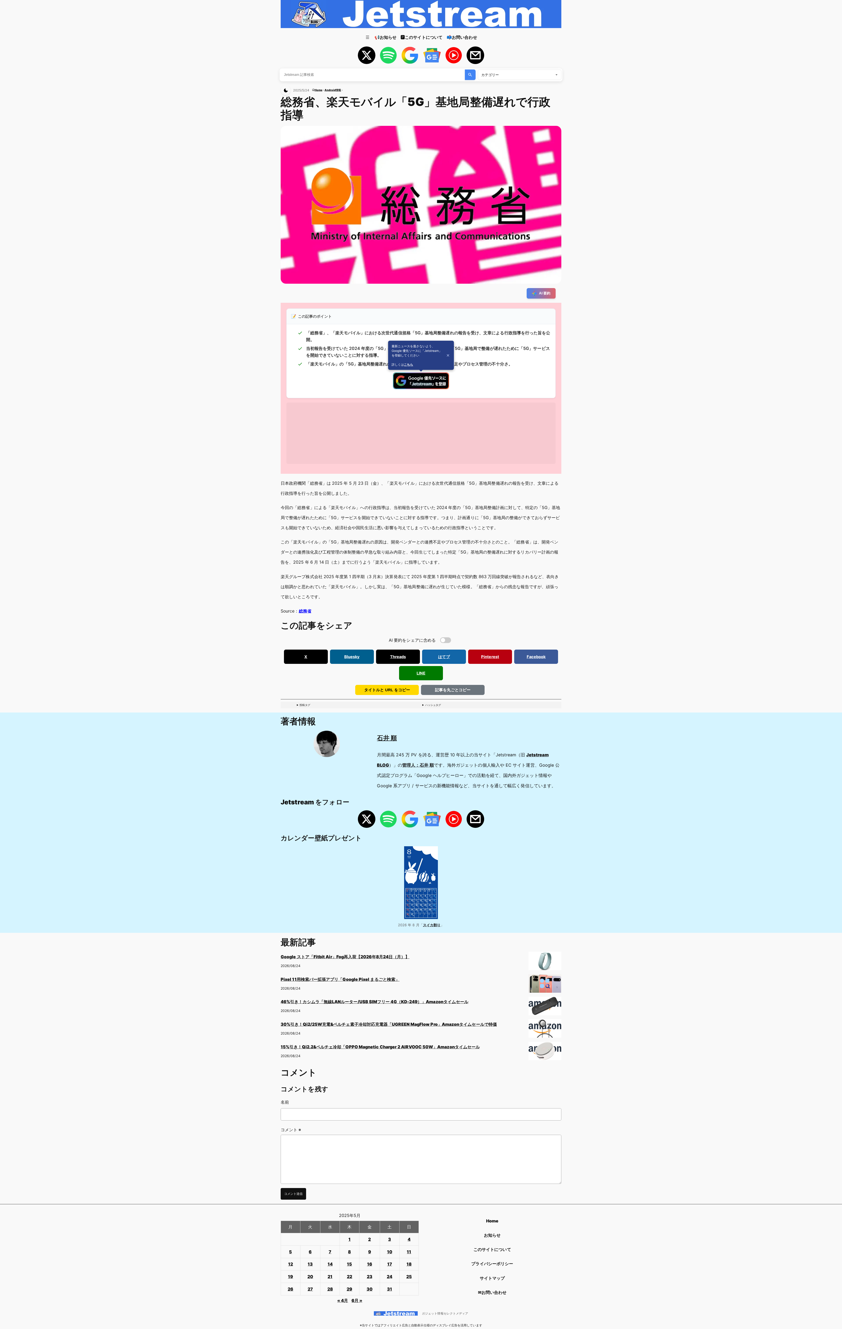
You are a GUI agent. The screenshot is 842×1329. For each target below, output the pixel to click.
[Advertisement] (417, 433)
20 (310, 1276)
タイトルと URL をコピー (387, 690)
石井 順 (387, 738)
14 (330, 1264)
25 (409, 1276)
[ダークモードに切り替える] (286, 90)
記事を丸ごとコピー (453, 690)
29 (349, 1289)
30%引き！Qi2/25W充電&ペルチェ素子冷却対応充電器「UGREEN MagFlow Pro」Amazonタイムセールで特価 (389, 1024)
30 (370, 1289)
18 (409, 1264)
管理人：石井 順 (418, 765)
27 (310, 1289)
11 (409, 1251)
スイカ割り (432, 925)
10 (389, 1251)
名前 (285, 1102)
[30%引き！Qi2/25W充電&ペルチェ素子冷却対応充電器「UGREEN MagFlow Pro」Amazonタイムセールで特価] (544, 1030)
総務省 (305, 611)
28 (330, 1289)
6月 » (356, 1300)
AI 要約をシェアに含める (412, 640)
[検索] (470, 74)
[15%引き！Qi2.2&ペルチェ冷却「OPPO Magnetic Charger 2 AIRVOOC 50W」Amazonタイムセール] (544, 1053)
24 (389, 1276)
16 (369, 1264)
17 (389, 1264)
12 (290, 1264)
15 (349, 1264)
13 (310, 1264)
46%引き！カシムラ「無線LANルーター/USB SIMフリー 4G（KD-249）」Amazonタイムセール (374, 1001)
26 (290, 1289)
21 (330, 1276)
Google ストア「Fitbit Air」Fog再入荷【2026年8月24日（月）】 (345, 956)
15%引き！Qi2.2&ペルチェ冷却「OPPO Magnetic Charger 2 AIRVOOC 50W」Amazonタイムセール (380, 1046)
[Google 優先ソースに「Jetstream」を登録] (421, 387)
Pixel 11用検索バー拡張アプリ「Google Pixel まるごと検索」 (340, 979)
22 (349, 1276)
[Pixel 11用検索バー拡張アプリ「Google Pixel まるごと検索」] (544, 985)
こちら (408, 364)
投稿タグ (305, 705)
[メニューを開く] (367, 37)
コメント (291, 1129)
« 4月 (342, 1300)
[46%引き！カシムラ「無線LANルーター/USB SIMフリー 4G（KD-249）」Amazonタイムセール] (544, 1008)
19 (290, 1276)
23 (369, 1276)
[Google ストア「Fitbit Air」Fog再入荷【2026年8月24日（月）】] (544, 963)
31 (389, 1289)
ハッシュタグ (433, 705)
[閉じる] (448, 355)
